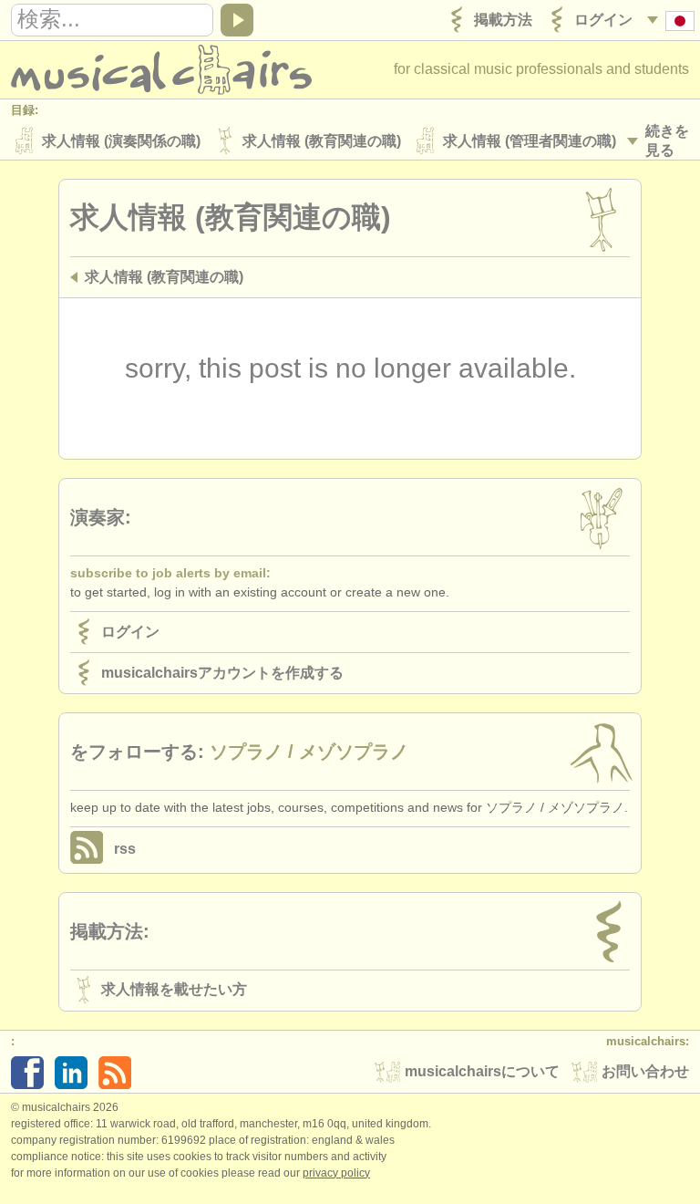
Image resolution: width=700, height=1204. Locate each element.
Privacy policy (336, 1173)
